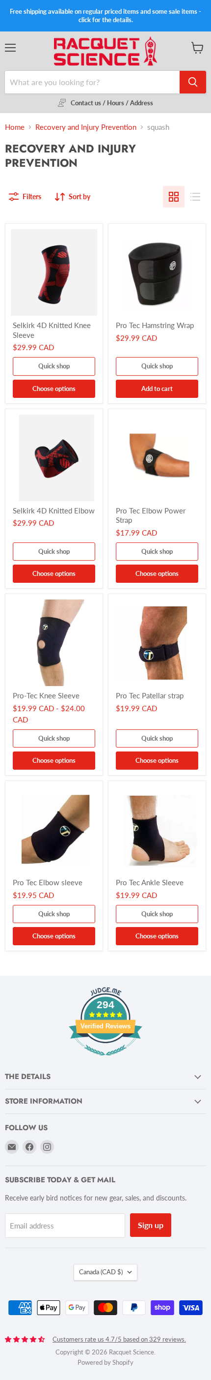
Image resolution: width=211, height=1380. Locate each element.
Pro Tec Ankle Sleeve (150, 882)
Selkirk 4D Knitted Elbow (54, 510)
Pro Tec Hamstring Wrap (155, 325)
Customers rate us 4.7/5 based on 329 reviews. (119, 1339)
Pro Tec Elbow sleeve (47, 882)
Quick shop (54, 366)
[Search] (193, 82)
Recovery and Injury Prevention (85, 127)
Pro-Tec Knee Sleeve (46, 695)
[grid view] (174, 197)
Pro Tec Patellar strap (150, 695)
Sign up (150, 1225)
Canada (101, 1272)
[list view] (195, 197)
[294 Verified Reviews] (105, 1060)
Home (15, 127)
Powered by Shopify (105, 1362)
